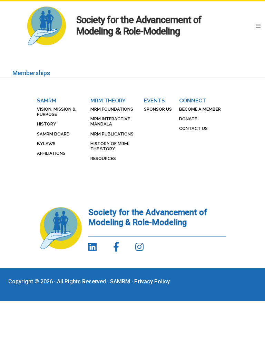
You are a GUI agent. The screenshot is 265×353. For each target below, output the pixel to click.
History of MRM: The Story (109, 146)
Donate (188, 118)
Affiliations (51, 153)
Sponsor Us (158, 109)
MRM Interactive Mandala (110, 121)
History (46, 124)
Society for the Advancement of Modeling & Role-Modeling (139, 25)
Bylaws (46, 143)
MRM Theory (108, 100)
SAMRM (46, 100)
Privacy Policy (152, 281)
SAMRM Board (53, 134)
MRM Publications (112, 134)
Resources (103, 158)
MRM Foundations (111, 109)
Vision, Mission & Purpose (56, 112)
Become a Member (200, 109)
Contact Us (193, 128)
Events (154, 100)
